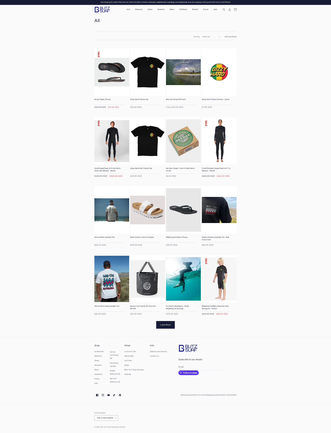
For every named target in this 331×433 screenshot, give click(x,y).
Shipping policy (212, 395)
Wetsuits (98, 356)
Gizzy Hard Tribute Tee (139, 99)
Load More (165, 324)
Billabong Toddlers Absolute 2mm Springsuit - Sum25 (215, 307)
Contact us (154, 356)
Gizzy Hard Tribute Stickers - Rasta (215, 99)
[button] (224, 9)
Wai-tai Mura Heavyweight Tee (106, 306)
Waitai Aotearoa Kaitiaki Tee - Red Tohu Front (215, 238)
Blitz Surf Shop (105, 427)
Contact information (228, 395)
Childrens (98, 374)
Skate (96, 360)
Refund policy (187, 395)
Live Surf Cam (130, 351)
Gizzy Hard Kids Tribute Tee (141, 168)
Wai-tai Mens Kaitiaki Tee (104, 237)
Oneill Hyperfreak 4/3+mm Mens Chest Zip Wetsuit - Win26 (107, 169)
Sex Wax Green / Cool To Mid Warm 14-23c (180, 169)
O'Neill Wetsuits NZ (115, 372)
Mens (96, 369)
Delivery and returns (158, 351)
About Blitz (129, 356)
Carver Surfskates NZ (114, 355)
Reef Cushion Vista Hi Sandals (142, 237)
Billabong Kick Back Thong (176, 237)
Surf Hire (128, 360)
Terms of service (199, 395)
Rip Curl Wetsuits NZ (115, 380)
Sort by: (197, 36)
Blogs (126, 365)
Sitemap (127, 374)
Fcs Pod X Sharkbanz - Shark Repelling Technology (177, 307)
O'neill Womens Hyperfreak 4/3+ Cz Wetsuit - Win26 (216, 169)
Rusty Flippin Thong (102, 99)
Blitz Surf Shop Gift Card (175, 99)
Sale (96, 383)
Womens (98, 365)
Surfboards (99, 351)
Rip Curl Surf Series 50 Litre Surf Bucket (143, 307)
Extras (97, 378)
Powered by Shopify (118, 427)
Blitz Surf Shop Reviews (134, 369)
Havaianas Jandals (114, 365)
